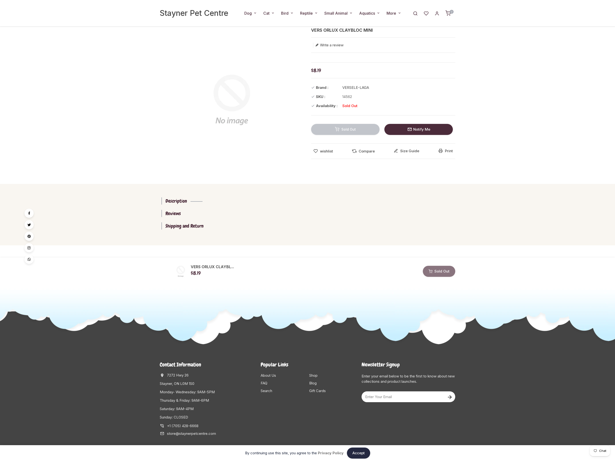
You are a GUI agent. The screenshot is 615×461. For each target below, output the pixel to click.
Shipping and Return (184, 226)
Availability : (327, 105)
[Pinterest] (29, 236)
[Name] (449, 396)
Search (266, 390)
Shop (313, 375)
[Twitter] (29, 224)
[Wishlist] (426, 13)
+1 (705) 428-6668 (182, 426)
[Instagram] (29, 247)
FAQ (264, 383)
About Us (268, 375)
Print (448, 151)
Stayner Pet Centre (194, 13)
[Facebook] (29, 213)
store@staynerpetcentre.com (191, 433)
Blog (313, 383)
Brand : (322, 87)
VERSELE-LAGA (355, 87)
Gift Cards (317, 390)
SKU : (320, 96)
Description (176, 201)
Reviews (173, 213)
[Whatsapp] (29, 259)
